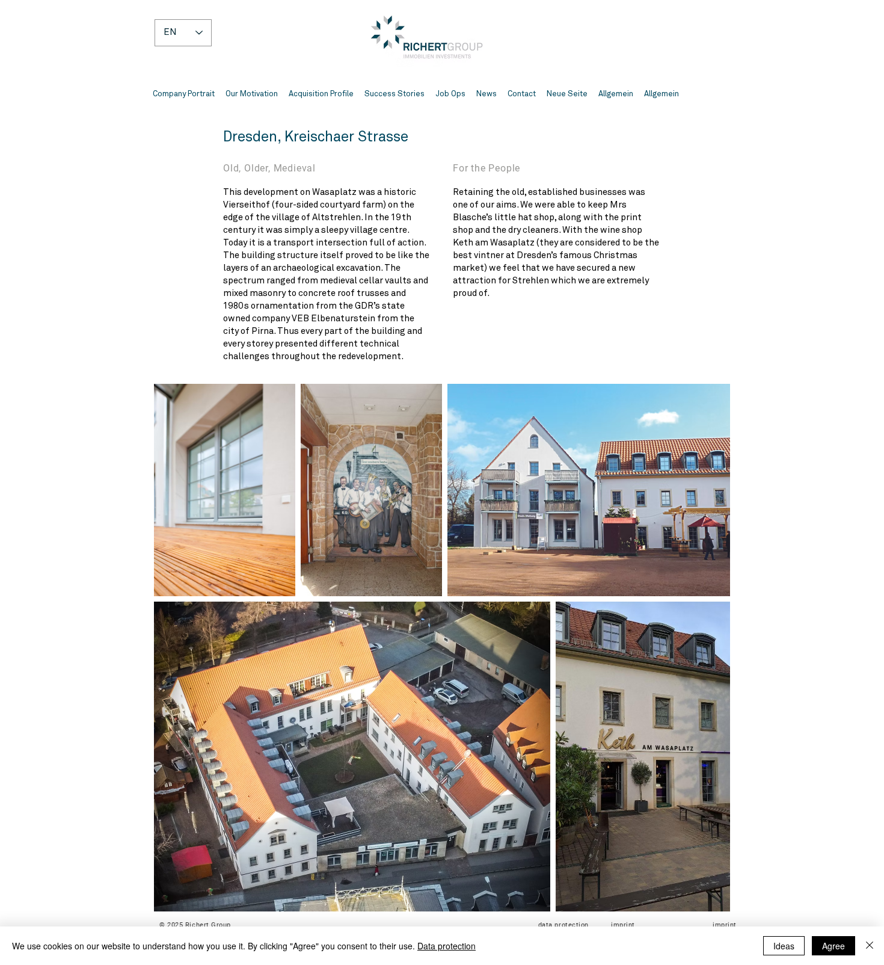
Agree (833, 946)
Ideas (783, 946)
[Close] (869, 945)
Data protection (446, 946)
